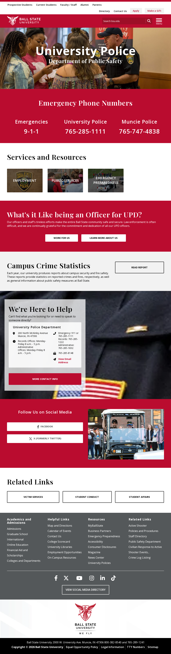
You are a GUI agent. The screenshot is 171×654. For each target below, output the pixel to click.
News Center (96, 557)
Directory (104, 11)
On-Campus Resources (62, 557)
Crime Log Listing (140, 557)
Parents (97, 4)
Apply (136, 10)
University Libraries (60, 547)
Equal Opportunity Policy (82, 647)
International (15, 539)
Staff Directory (138, 536)
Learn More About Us (104, 237)
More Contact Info (45, 379)
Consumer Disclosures (102, 547)
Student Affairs (139, 496)
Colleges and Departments (23, 561)
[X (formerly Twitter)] (66, 578)
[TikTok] (113, 578)
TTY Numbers (136, 647)
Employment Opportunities (65, 552)
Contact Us (120, 11)
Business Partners (99, 531)
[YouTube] (79, 578)
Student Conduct (87, 496)
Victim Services (33, 496)
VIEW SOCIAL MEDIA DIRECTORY (86, 590)
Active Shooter (138, 525)
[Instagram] (91, 578)
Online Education (17, 545)
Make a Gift (154, 10)
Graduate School (17, 534)
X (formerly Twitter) (47, 438)
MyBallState (95, 525)
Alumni (84, 4)
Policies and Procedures (143, 531)
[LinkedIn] (102, 578)
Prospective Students (20, 4)
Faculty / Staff (68, 4)
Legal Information (112, 647)
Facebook (47, 426)
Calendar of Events (59, 531)
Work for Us (62, 237)
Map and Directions (60, 525)
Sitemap (153, 647)
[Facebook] (56, 578)
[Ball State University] (85, 619)
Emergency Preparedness (104, 536)
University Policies (99, 563)
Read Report (139, 267)
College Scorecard (59, 541)
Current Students (46, 4)
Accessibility (95, 541)
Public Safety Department (145, 541)
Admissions (14, 529)
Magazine (94, 552)
